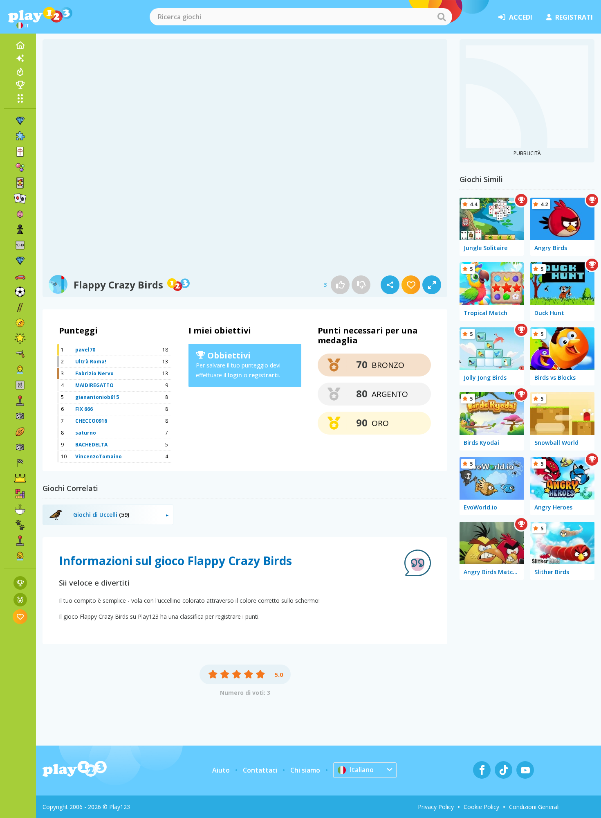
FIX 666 (84, 409)
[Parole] (20, 385)
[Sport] (20, 431)
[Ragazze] (20, 556)
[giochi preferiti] (20, 616)
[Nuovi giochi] (20, 58)
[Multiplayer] (20, 540)
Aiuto (221, 770)
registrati (574, 17)
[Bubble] (20, 167)
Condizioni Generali (534, 807)
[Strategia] (20, 478)
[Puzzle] (20, 136)
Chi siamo (305, 770)
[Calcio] (20, 292)
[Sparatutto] (20, 354)
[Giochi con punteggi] (20, 583)
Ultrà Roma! (90, 361)
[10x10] (20, 245)
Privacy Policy (436, 807)
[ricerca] (441, 16)
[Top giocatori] (20, 84)
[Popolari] (20, 71)
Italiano (362, 769)
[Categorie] (20, 98)
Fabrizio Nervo (94, 373)
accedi (520, 17)
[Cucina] (20, 509)
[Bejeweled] (20, 260)
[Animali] (20, 525)
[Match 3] (20, 120)
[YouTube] (525, 770)
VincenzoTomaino (98, 456)
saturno (85, 432)
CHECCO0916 (91, 420)
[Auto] (20, 276)
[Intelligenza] (20, 214)
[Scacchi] (20, 229)
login (235, 375)
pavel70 (85, 349)
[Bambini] (20, 369)
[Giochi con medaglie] (20, 599)
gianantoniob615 (97, 397)
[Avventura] (20, 323)
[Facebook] (482, 770)
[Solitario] (20, 198)
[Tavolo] (20, 416)
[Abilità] (20, 307)
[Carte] (20, 183)
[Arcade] (20, 400)
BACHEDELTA (91, 444)
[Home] (20, 45)
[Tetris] (20, 494)
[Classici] (20, 447)
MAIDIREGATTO (94, 385)
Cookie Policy (481, 807)
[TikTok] (503, 770)
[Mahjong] (20, 152)
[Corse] (20, 463)
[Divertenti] (20, 338)
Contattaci (260, 770)
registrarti (264, 375)
